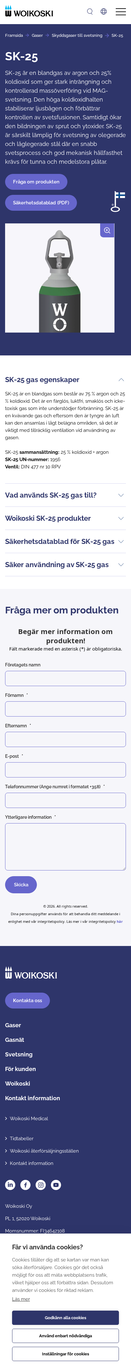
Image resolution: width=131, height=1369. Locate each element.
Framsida (14, 35)
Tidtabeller (21, 1138)
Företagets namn (22, 664)
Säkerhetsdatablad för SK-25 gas (59, 541)
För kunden (20, 1069)
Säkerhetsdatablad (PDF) (41, 203)
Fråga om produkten (36, 182)
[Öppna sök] (90, 12)
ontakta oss (27, 1000)
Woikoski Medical (29, 1118)
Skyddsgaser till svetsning (77, 35)
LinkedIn (10, 1185)
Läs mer (21, 1299)
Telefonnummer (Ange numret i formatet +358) (52, 786)
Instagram (41, 1185)
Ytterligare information (28, 817)
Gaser (37, 35)
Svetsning (18, 1054)
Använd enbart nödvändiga (65, 1335)
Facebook (25, 1185)
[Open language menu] (103, 11)
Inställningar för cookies (65, 1354)
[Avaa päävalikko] (121, 12)
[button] (59, 280)
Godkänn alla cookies (65, 1317)
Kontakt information (32, 1098)
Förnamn (14, 695)
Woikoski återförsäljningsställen (44, 1151)
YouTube (56, 1185)
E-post (12, 756)
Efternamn (16, 725)
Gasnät (14, 1039)
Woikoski (17, 1083)
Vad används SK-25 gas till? (51, 495)
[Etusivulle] (29, 11)
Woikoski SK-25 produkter (48, 518)
